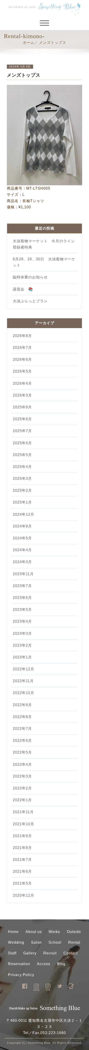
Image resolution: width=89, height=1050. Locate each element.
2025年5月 (22, 455)
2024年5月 (22, 538)
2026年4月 (22, 383)
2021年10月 (23, 824)
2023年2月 (22, 645)
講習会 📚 (23, 289)
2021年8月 (22, 848)
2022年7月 (22, 729)
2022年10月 (23, 693)
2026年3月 (22, 395)
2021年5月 (22, 883)
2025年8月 (22, 419)
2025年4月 (22, 467)
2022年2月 (22, 788)
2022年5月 (22, 752)
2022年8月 (22, 717)
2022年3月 (22, 776)
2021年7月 (22, 860)
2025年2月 (22, 490)
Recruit (50, 953)
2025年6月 (22, 443)
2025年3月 (22, 479)
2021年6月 (22, 871)
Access (43, 964)
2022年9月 (22, 705)
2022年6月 (22, 740)
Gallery (30, 953)
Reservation (19, 964)
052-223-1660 (53, 1033)
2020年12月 (23, 895)
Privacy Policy (21, 975)
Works (54, 932)
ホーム (28, 42)
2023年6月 (22, 598)
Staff (12, 953)
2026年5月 (22, 371)
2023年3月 (22, 633)
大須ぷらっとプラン (30, 301)
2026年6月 (22, 359)
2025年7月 (22, 431)
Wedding (16, 942)
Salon (36, 942)
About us (34, 932)
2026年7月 (22, 348)
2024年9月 (22, 526)
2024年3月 (22, 562)
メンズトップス (52, 42)
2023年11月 (23, 574)
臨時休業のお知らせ (32, 277)
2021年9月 (22, 836)
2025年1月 (22, 502)
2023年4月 (22, 621)
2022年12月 (23, 669)
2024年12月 (23, 514)
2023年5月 (22, 609)
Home (13, 932)
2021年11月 (23, 812)
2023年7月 (22, 586)
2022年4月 (22, 764)
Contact (70, 953)
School (55, 942)
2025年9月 (22, 407)
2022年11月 (23, 681)
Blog (61, 964)
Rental (74, 942)
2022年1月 (22, 800)
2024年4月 (22, 550)
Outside (74, 932)
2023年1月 (22, 657)
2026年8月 (22, 336)
